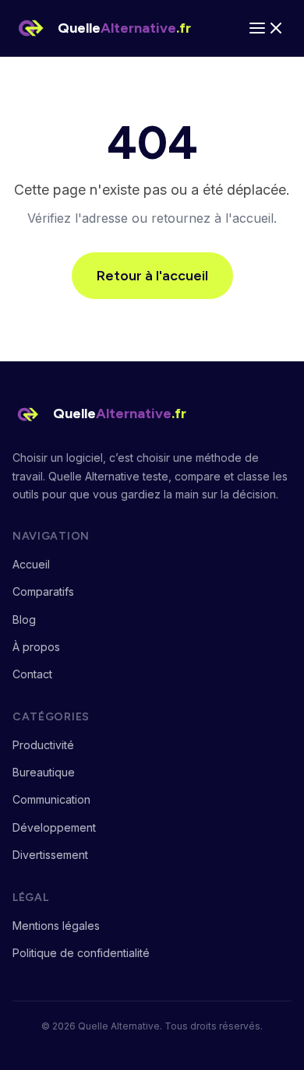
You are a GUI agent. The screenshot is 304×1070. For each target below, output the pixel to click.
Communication (51, 799)
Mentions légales (56, 925)
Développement (54, 827)
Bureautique (43, 772)
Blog (24, 619)
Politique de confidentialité (81, 952)
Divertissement (50, 854)
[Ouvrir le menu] (267, 28)
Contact (32, 674)
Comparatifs (43, 591)
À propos (36, 646)
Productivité (43, 744)
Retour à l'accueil (152, 275)
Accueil (31, 564)
